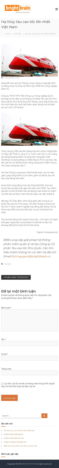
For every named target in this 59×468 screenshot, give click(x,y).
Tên (3, 339)
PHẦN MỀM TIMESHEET (13, 434)
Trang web (6, 369)
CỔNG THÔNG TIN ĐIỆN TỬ (15, 442)
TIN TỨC (17, 34)
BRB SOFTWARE (29, 464)
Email (4, 354)
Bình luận (6, 308)
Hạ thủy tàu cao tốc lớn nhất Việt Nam (19, 430)
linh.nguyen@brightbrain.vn (31, 256)
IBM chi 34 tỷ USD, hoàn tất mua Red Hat (20, 446)
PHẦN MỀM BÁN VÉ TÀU (14, 438)
